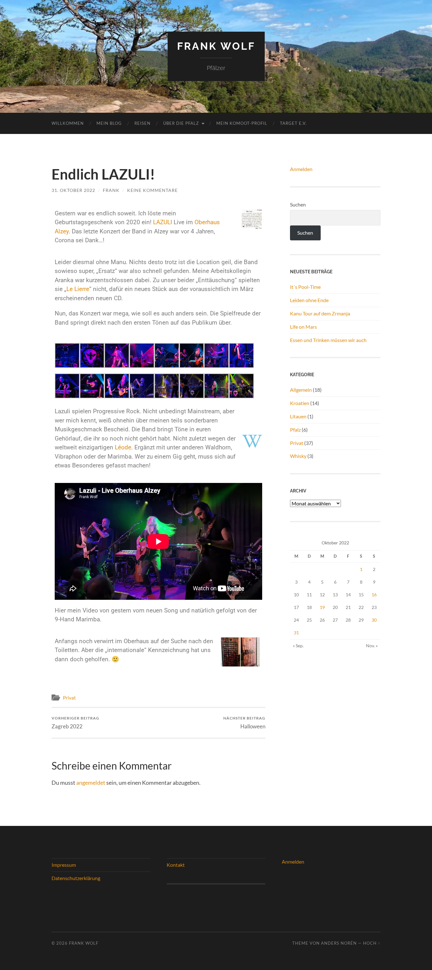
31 (296, 632)
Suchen (298, 204)
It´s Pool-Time (305, 287)
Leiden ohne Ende (309, 300)
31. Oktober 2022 (73, 190)
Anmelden (301, 169)
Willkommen (68, 123)
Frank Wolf (216, 46)
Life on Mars (303, 327)
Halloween (244, 722)
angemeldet (90, 782)
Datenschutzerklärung (76, 878)
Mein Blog (109, 123)
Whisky (298, 456)
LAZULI (162, 222)
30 (374, 620)
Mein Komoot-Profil (241, 123)
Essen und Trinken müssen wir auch (328, 340)
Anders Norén (339, 943)
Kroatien (299, 403)
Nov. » (372, 645)
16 (374, 594)
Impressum (64, 865)
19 (322, 607)
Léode (123, 447)
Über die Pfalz (181, 123)
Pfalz (295, 430)
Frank (111, 190)
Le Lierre (77, 289)
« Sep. (298, 645)
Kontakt (176, 865)
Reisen (142, 123)
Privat (69, 698)
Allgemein (301, 390)
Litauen (298, 416)
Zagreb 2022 (75, 722)
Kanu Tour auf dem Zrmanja (320, 313)
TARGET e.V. (293, 123)
